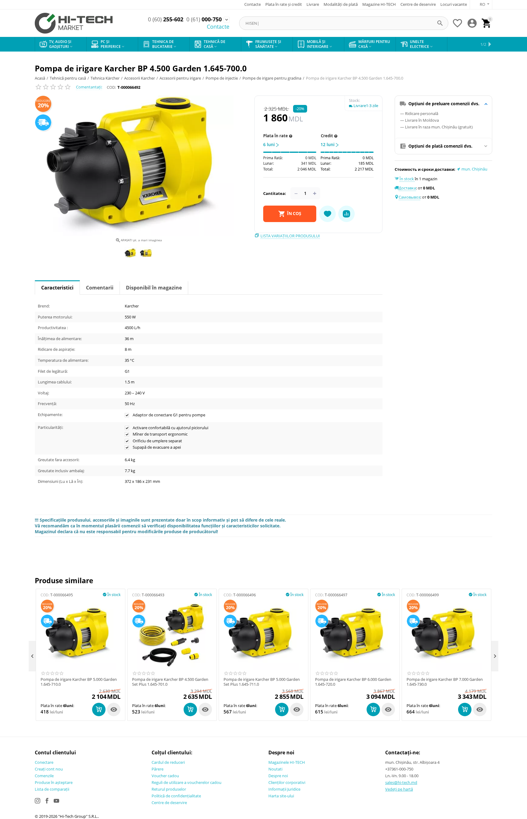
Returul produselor (169, 789)
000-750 (204, 19)
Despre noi (278, 775)
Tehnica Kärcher (105, 78)
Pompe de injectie (222, 78)
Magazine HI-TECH (379, 4)
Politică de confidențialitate (176, 796)
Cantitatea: (274, 193)
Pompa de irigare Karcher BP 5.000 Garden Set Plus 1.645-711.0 (262, 682)
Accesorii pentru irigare (180, 78)
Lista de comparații (52, 789)
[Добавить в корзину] (99, 709)
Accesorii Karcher (139, 78)
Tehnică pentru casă (68, 78)
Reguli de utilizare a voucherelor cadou (186, 782)
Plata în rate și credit (283, 4)
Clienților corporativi (286, 782)
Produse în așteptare (54, 782)
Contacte (252, 4)
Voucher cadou (165, 775)
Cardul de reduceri (168, 762)
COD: (111, 87)
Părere (157, 769)
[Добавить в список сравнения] (346, 214)
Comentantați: (89, 87)
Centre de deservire (418, 4)
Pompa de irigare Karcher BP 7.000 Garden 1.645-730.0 (445, 682)
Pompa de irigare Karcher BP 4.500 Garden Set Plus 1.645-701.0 (170, 682)
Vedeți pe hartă (399, 789)
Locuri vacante (453, 4)
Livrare (313, 4)
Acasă (40, 78)
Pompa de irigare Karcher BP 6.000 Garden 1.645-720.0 (353, 682)
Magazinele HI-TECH (286, 762)
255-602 (165, 19)
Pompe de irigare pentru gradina (271, 78)
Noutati (275, 769)
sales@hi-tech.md (401, 782)
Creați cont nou (49, 769)
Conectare (44, 762)
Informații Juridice (284, 789)
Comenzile (44, 775)
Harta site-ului (281, 796)
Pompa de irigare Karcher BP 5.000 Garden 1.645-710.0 (79, 682)
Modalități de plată (341, 4)
